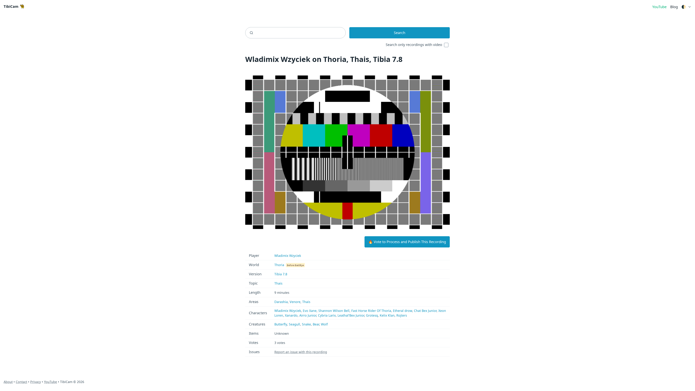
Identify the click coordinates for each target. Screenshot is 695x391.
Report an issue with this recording (300, 352)
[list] (686, 6)
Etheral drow (402, 310)
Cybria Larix (327, 315)
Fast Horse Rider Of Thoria (371, 310)
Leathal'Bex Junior (351, 315)
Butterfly (280, 324)
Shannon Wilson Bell (333, 310)
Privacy (35, 382)
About (8, 382)
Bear (316, 324)
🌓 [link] (683, 6)
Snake (306, 324)
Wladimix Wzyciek (287, 255)
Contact (21, 382)
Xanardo (291, 315)
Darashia (281, 302)
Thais (278, 283)
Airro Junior (307, 315)
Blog (674, 6)
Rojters (401, 315)
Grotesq (372, 315)
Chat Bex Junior (425, 310)
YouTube (659, 6)
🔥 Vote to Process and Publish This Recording (407, 241)
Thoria (279, 265)
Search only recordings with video (414, 44)
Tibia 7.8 (280, 274)
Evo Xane (310, 310)
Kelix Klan (387, 315)
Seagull (294, 324)
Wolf (324, 324)
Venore (295, 302)
